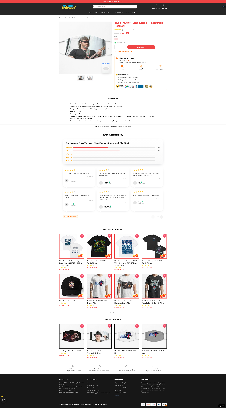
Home (61, 18)
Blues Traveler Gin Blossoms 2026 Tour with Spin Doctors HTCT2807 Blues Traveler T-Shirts (126, 263)
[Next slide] (109, 48)
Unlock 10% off (3, 400)
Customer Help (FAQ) (120, 393)
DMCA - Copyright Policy (93, 390)
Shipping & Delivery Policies (122, 383)
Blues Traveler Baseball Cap (68, 301)
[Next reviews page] (161, 217)
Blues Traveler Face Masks (92, 18)
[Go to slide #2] (90, 78)
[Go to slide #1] (81, 78)
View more (113, 312)
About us (89, 383)
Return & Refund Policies (121, 388)
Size (115, 36)
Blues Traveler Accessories (73, 18)
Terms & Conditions (92, 385)
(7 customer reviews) (128, 30)
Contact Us (118, 390)
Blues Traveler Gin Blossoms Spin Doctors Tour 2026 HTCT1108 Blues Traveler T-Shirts (70, 263)
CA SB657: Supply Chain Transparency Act (98, 393)
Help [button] (223, 405)
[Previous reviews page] (153, 217)
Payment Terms (119, 385)
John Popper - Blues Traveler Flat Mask (71, 351)
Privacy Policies (91, 388)
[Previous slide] (62, 48)
